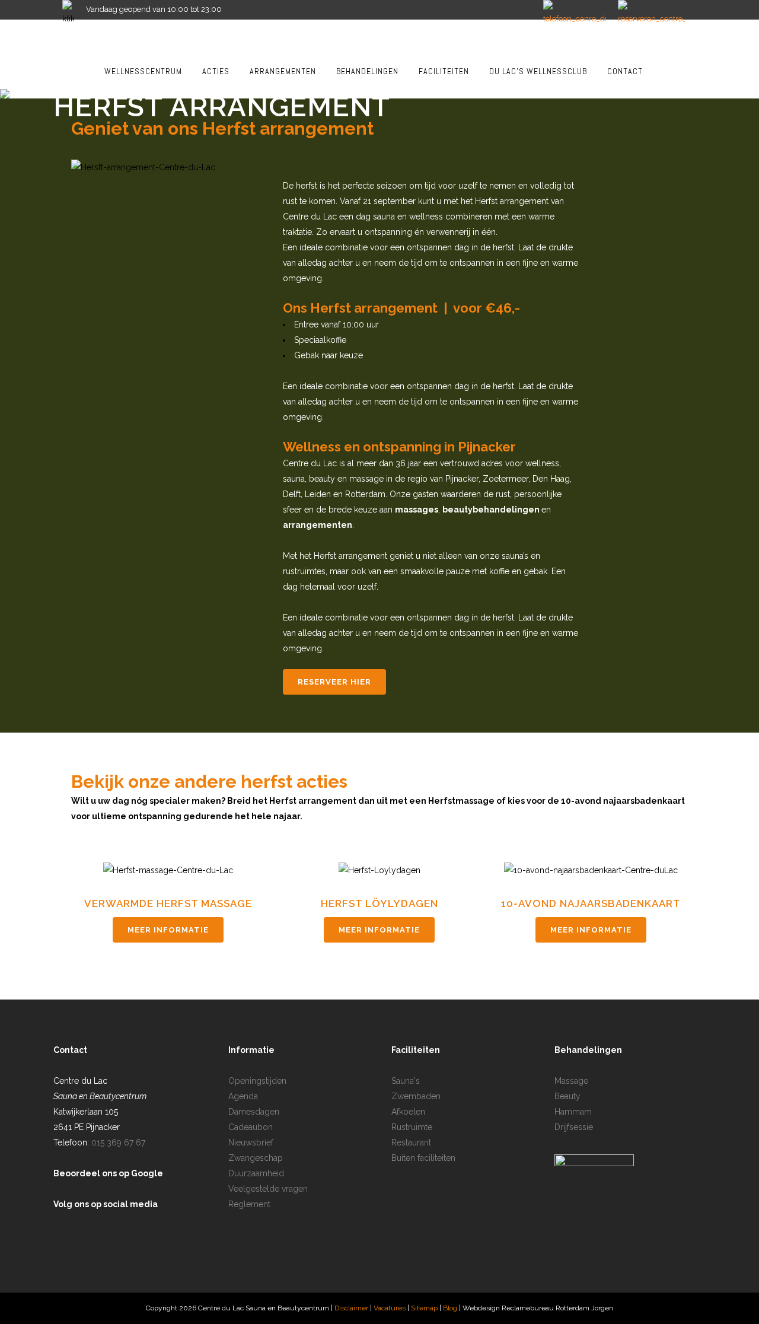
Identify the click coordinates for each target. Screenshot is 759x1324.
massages (416, 509)
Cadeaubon (250, 1127)
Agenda (243, 1096)
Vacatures (390, 1308)
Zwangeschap (255, 1158)
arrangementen (317, 525)
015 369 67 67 (118, 1142)
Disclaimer (351, 1308)
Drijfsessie (573, 1127)
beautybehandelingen (491, 509)
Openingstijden (257, 1081)
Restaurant (411, 1142)
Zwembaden (416, 1096)
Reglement (249, 1204)
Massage (571, 1081)
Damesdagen (253, 1111)
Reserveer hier (334, 681)
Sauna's (405, 1081)
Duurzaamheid (256, 1173)
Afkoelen (408, 1111)
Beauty (567, 1096)
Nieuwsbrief (250, 1142)
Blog (451, 1308)
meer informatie (168, 929)
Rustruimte (411, 1127)
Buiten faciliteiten (423, 1158)
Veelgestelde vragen (268, 1188)
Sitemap (425, 1308)
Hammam (573, 1111)
